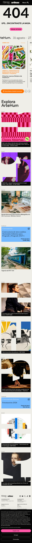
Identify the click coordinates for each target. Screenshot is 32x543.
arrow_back (26, 91)
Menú (24, 2)
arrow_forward (29, 91)
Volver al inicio (16, 29)
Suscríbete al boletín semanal (13, 91)
